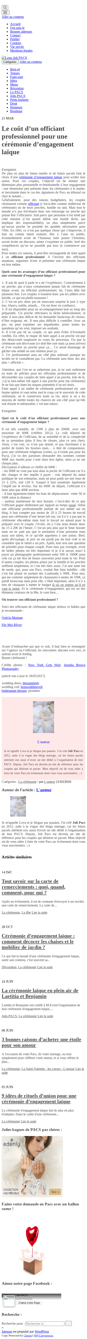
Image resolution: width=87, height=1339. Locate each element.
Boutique (16, 111)
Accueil (15, 24)
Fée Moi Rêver (12, 625)
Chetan (28, 1335)
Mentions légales (21, 50)
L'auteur (49, 781)
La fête (26, 912)
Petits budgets (19, 99)
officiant (33, 204)
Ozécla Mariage (12, 617)
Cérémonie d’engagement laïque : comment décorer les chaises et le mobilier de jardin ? (38, 941)
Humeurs (16, 107)
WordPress (42, 1331)
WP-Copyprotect (43, 1335)
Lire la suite (39, 912)
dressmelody (31, 683)
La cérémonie (27, 781)
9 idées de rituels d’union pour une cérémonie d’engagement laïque (39, 1098)
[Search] (5, 7)
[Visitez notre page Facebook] (9, 1301)
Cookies (15, 43)
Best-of (15, 69)
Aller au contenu (13, 17)
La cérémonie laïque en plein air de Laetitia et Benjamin (40, 993)
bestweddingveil (31, 687)
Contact (15, 35)
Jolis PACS (17, 96)
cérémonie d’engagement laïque (40, 177)
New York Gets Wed (44, 665)
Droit (13, 103)
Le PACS (16, 92)
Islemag (7, 1331)
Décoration (9, 967)
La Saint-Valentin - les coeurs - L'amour (48, 1069)
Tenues (15, 73)
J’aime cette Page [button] (29, 1302)
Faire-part (16, 77)
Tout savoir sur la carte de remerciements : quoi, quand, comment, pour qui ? (33, 886)
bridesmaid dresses (14, 690)
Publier (15, 39)
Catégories (10, 62)
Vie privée (17, 47)
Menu (14, 84)
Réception (17, 88)
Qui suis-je (17, 28)
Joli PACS (24, 1298)
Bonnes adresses (21, 31)
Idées (13, 81)
